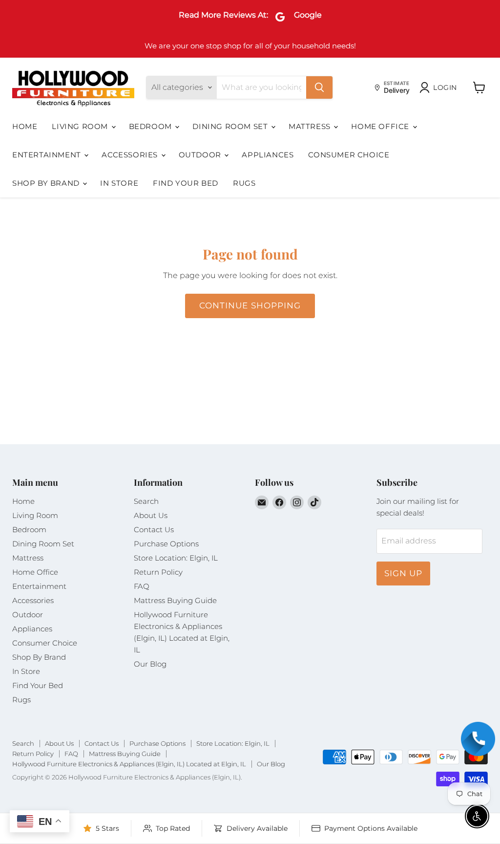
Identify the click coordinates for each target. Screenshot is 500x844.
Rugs (244, 183)
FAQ (141, 586)
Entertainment (47, 154)
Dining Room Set (231, 126)
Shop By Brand (47, 183)
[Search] (319, 87)
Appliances (267, 154)
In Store (119, 183)
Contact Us (154, 529)
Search (146, 501)
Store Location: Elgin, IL (176, 558)
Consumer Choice (348, 154)
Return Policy (158, 572)
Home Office (381, 126)
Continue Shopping (249, 305)
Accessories (131, 154)
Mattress (311, 126)
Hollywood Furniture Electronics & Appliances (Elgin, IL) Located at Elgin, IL (129, 764)
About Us (150, 515)
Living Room (81, 126)
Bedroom (151, 126)
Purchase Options (166, 543)
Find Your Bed (185, 183)
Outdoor (201, 154)
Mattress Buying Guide (175, 600)
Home (24, 126)
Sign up (403, 573)
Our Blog (150, 664)
